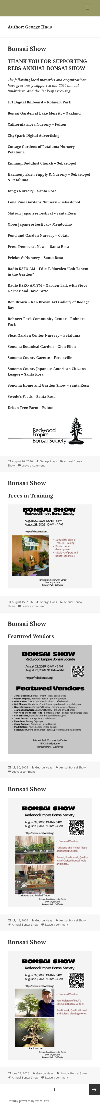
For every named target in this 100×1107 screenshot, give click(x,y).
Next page (94, 1089)
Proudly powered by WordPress (28, 1101)
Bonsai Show (27, 48)
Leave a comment (33, 465)
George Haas (48, 461)
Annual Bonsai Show (72, 767)
